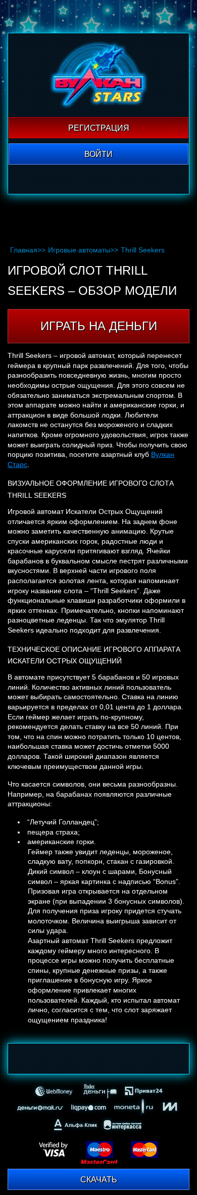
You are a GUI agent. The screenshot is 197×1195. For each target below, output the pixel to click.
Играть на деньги (98, 326)
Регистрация (98, 128)
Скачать (98, 1179)
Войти (98, 154)
